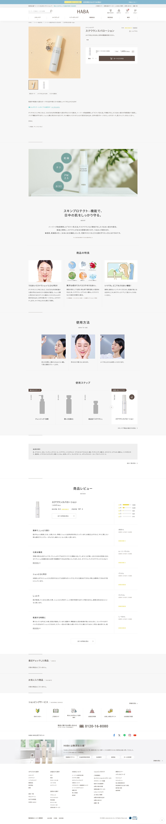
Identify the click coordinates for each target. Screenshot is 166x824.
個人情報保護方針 (120, 783)
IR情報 (55, 818)
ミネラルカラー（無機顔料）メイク (80, 785)
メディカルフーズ (120, 774)
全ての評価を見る (63, 516)
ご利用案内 (97, 775)
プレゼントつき (53, 805)
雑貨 (128, 17)
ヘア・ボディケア (74, 17)
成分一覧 (31, 794)
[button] (31, 53)
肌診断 (73, 795)
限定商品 (110, 17)
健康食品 (92, 17)
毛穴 (51, 775)
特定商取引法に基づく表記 (122, 785)
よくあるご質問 (119, 6)
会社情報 (49, 818)
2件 (133, 513)
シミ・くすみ (53, 782)
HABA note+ (32, 802)
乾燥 (51, 777)
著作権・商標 (119, 788)
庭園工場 (74, 790)
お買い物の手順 (98, 786)
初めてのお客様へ (99, 783)
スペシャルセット (54, 797)
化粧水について (76, 782)
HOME (30, 22)
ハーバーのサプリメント (78, 787)
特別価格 (52, 800)
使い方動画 (75, 792)
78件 (134, 504)
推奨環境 (118, 790)
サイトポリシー (119, 780)
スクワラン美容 (76, 777)
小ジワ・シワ (53, 785)
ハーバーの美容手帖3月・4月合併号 (53, 22)
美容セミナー (119, 771)
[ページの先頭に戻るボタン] (162, 820)
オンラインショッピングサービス (102, 778)
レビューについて (99, 792)
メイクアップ (55, 17)
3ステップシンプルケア (77, 780)
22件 (134, 507)
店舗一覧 (135, 6)
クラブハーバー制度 (99, 781)
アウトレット (53, 795)
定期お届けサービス (109, 6)
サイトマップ (119, 778)
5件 (133, 510)
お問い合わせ (127, 6)
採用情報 (61, 818)
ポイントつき (53, 802)
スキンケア (38, 17)
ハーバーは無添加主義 (77, 775)
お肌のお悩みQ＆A (99, 797)
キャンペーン (32, 796)
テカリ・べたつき (54, 780)
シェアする (134, 31)
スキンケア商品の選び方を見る (127, 428)
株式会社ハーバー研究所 (36, 818)
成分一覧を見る (131, 463)
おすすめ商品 (32, 799)
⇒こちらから (55, 107)
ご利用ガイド (99, 6)
